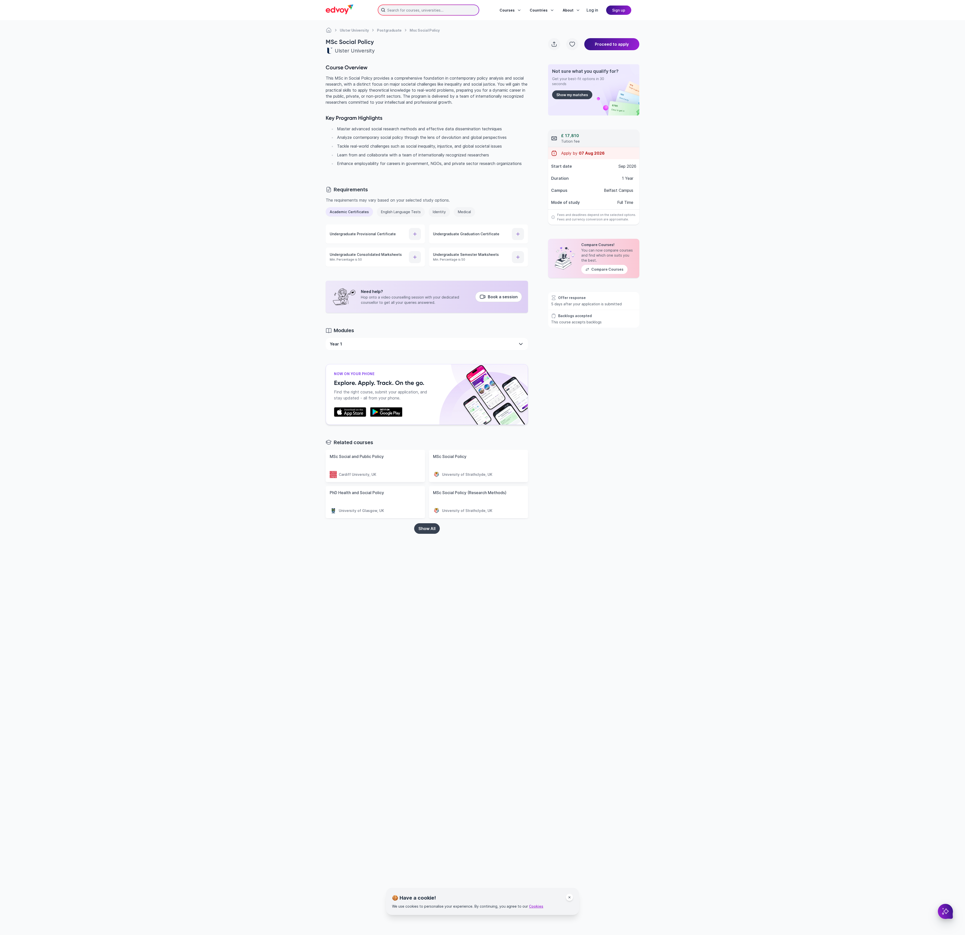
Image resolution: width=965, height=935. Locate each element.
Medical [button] (464, 212)
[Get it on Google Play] (386, 412)
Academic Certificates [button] (349, 212)
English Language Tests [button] (401, 212)
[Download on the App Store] (350, 412)
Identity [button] (439, 212)
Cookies (536, 906)
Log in (592, 10)
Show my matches (572, 95)
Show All (427, 528)
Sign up (618, 10)
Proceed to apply (612, 44)
